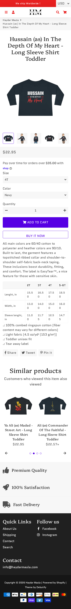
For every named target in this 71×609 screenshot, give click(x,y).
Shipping (9, 535)
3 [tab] (37, 453)
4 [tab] (41, 453)
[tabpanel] (18, 418)
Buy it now (35, 236)
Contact (8, 541)
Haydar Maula (11, 20)
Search (8, 547)
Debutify (41, 587)
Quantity (9, 204)
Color (7, 188)
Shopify (61, 582)
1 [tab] (30, 453)
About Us (10, 528)
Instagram (49, 535)
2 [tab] (34, 453)
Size (6, 173)
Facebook (49, 528)
